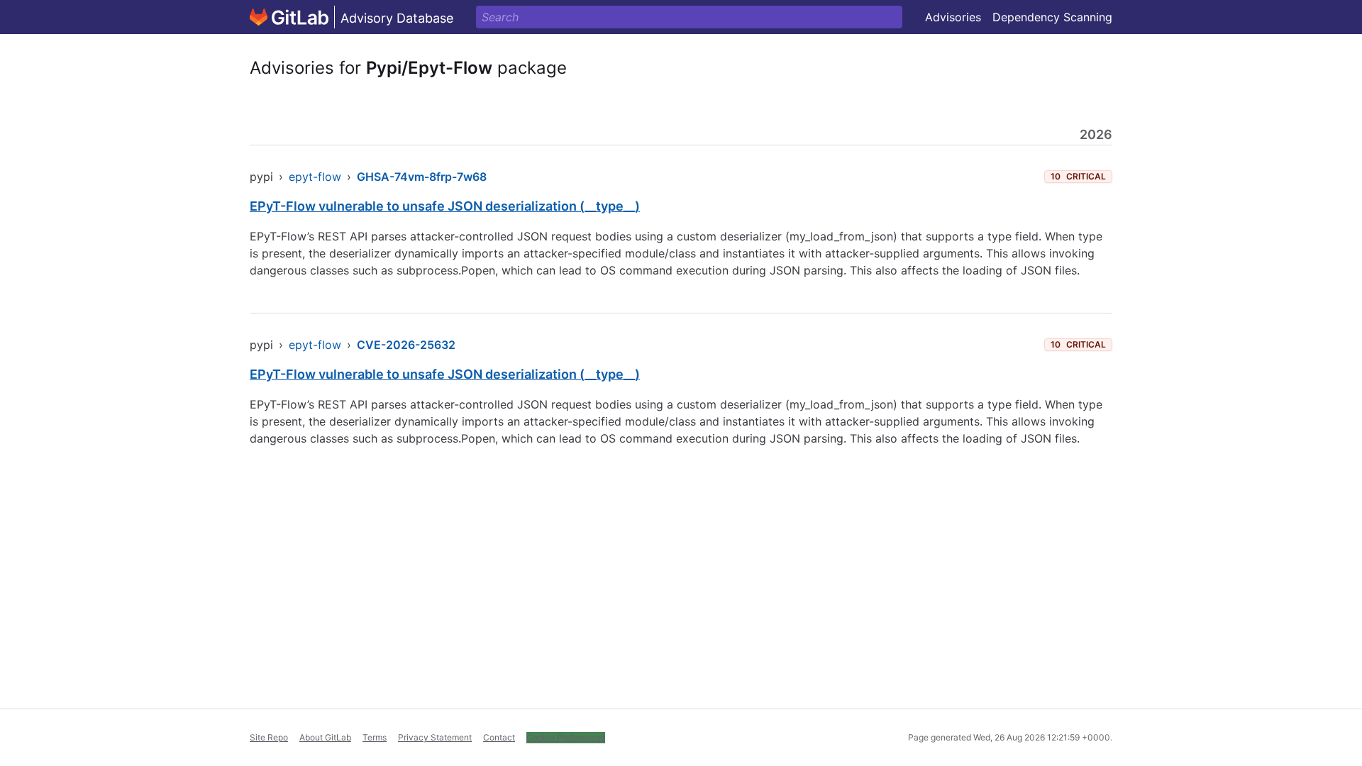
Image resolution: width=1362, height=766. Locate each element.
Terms (374, 737)
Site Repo (269, 737)
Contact (499, 737)
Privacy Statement (435, 737)
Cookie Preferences (565, 737)
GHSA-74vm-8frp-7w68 (422, 177)
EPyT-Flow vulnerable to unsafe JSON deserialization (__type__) (445, 206)
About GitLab (325, 737)
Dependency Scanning (1052, 17)
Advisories (953, 17)
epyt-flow (315, 177)
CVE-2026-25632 (406, 345)
